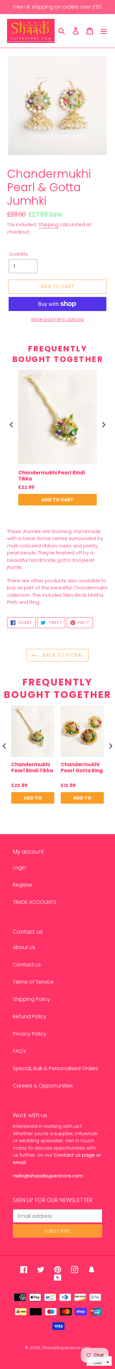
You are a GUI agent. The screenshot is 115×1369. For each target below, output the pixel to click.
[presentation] (11, 425)
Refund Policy (29, 1016)
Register (23, 885)
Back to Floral (62, 655)
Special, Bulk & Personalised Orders (55, 1068)
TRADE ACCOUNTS (34, 902)
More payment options (57, 319)
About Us (24, 947)
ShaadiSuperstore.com (66, 1348)
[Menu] (104, 31)
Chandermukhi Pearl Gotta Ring (82, 767)
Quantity (18, 254)
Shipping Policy (31, 999)
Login (19, 867)
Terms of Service (33, 982)
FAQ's (19, 1051)
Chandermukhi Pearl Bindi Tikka (51, 476)
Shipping (48, 224)
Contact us (27, 964)
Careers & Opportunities (43, 1085)
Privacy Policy (29, 1033)
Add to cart (57, 499)
